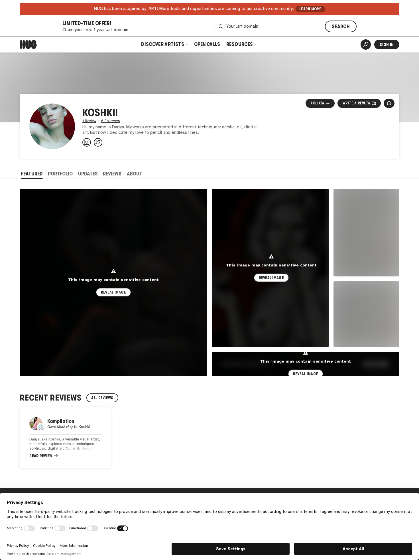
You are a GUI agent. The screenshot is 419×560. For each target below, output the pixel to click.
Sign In (387, 44)
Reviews (112, 174)
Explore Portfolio (245, 364)
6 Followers (110, 121)
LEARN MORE (310, 9)
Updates (88, 174)
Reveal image (113, 292)
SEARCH (341, 26)
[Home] (28, 44)
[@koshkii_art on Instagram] (86, 142)
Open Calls (207, 44)
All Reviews (102, 398)
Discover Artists (162, 44)
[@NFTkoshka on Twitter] (98, 142)
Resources (240, 44)
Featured (32, 174)
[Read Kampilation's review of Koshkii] (65, 437)
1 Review (89, 121)
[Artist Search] (366, 44)
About (134, 174)
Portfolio (60, 174)
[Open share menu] (389, 103)
